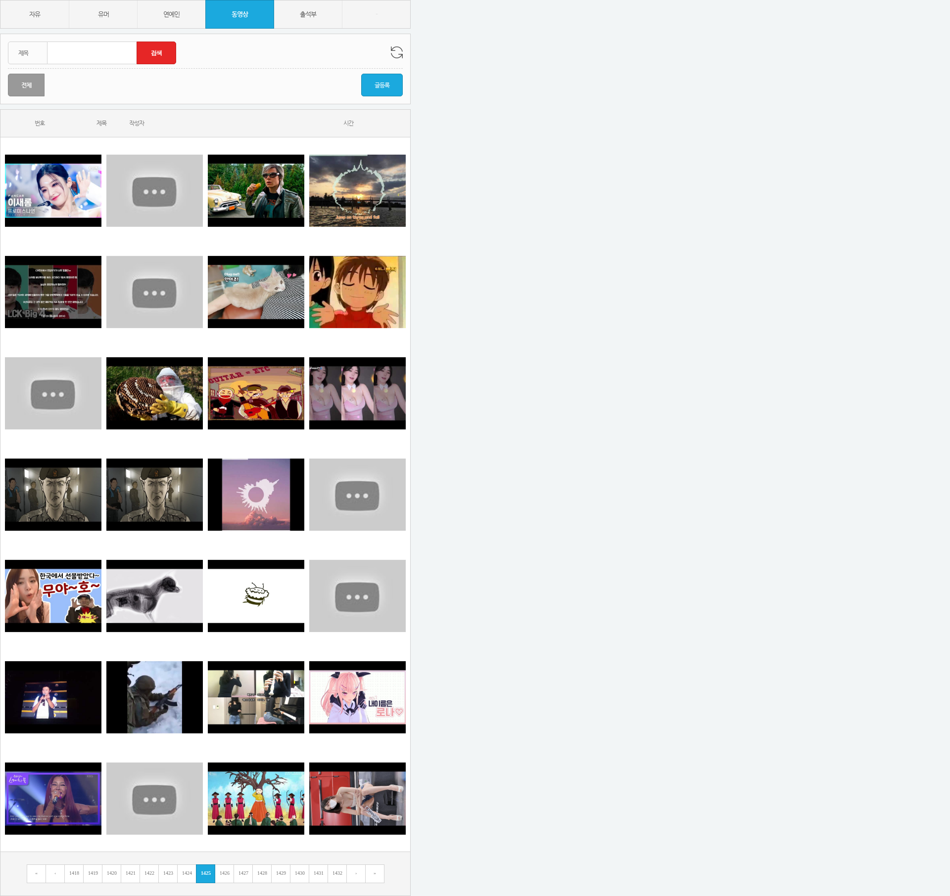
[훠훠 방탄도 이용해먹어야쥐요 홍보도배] (154, 190)
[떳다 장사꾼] (154, 393)
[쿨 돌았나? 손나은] (53, 697)
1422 (149, 873)
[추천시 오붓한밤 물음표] (357, 697)
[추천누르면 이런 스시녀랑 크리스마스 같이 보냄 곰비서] (154, 798)
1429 (281, 873)
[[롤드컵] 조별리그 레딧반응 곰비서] (53, 292)
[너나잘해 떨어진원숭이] (256, 393)
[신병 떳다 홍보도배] (53, 494)
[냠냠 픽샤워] (154, 596)
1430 (300, 873)
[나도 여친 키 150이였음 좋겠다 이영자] (357, 494)
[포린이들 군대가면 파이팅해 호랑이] (154, 697)
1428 (262, 873)
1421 (131, 873)
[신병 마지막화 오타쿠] (154, 494)
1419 (93, 873)
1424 (187, 873)
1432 (337, 873)
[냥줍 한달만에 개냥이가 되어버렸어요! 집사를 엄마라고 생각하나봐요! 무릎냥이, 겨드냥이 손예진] (256, 292)
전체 (26, 85)
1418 (74, 873)
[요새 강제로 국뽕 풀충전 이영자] (256, 798)
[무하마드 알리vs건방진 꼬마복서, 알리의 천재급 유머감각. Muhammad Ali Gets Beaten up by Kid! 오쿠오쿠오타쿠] (53, 393)
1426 (225, 873)
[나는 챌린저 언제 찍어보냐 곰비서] (357, 596)
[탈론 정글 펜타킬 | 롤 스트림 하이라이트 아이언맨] (154, 292)
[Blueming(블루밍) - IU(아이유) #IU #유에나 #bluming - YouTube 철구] (256, 494)
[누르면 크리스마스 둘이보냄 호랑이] (53, 190)
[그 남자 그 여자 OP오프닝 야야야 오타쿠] (357, 292)
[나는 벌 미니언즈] (256, 596)
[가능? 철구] (357, 393)
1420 (112, 873)
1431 (319, 873)
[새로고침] (397, 52)
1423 (168, 873)
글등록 (382, 85)
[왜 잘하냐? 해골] (53, 798)
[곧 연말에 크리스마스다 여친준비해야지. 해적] (357, 798)
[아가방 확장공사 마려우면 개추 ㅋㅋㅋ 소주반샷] (53, 596)
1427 (243, 873)
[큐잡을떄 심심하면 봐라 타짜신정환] (256, 190)
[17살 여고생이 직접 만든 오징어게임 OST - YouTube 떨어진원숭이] (256, 697)
